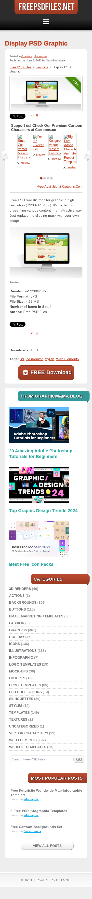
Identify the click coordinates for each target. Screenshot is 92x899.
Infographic (21, 657)
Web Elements (67, 359)
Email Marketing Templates (36, 616)
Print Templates (25, 685)
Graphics (26, 56)
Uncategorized (24, 726)
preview (25, 162)
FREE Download (51, 372)
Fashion (16, 623)
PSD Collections (25, 692)
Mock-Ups (18, 671)
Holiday (16, 637)
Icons (14, 644)
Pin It (34, 115)
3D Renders (20, 589)
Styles (15, 706)
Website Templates (27, 747)
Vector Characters (28, 733)
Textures (18, 719)
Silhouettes (21, 699)
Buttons (17, 609)
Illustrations (40, 56)
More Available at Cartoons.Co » (59, 186)
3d (22, 359)
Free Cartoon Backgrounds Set (36, 827)
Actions (17, 596)
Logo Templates (25, 664)
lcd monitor (34, 359)
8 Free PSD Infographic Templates (39, 811)
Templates (19, 712)
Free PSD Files (46, 7)
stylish (49, 359)
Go (78, 759)
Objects (17, 678)
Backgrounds (22, 602)
